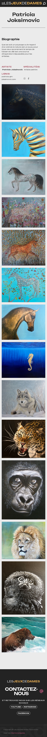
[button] (44, 3)
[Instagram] (25, 78)
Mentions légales (18, 733)
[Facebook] (28, 78)
